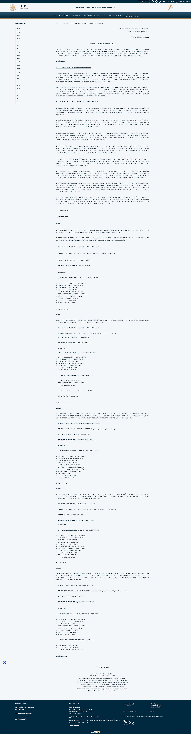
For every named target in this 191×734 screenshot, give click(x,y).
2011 (18, 78)
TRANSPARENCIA (130, 15)
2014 (18, 68)
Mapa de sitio (22, 719)
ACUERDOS (101, 15)
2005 (18, 98)
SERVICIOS (76, 15)
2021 (18, 45)
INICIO (55, 15)
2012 (18, 75)
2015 (18, 65)
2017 (18, 58)
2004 (18, 102)
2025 (18, 32)
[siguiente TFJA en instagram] (156, 1)
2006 (18, 95)
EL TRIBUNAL (63, 15)
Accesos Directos (184, 1)
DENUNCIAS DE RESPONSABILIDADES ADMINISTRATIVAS (143, 716)
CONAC (153, 711)
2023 (18, 38)
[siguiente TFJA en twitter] (160, 1)
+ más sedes (74, 726)
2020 (18, 48)
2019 (18, 52)
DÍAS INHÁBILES (89, 15)
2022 (18, 42)
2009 (18, 85)
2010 (18, 82)
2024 (18, 35)
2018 (18, 55)
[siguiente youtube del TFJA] (164, 1)
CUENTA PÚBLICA (129, 711)
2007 (18, 92)
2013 (18, 72)
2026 (18, 28)
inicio (57, 24)
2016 (18, 62)
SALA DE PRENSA (115, 15)
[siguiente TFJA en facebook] (153, 1)
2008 (18, 88)
